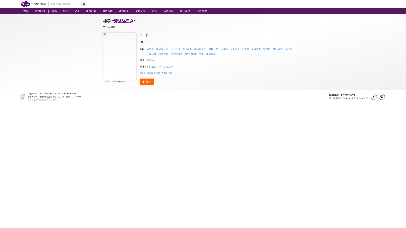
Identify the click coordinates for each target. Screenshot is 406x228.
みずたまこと (166, 66)
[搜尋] (84, 4)
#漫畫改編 (166, 73)
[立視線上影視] (33, 4)
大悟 (201, 54)
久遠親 (245, 49)
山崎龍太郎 (200, 49)
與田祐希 (187, 49)
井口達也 (151, 66)
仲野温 (288, 49)
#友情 (150, 73)
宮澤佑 (266, 49)
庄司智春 (211, 54)
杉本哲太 (163, 54)
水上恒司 (175, 49)
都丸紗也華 (191, 54)
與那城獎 (213, 49)
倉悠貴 (150, 49)
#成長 (143, 73)
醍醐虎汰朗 (162, 49)
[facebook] (374, 97)
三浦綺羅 (151, 54)
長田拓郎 (277, 49)
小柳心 (224, 49)
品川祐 (150, 60)
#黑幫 (157, 73)
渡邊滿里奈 (176, 54)
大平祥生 (234, 49)
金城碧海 (256, 49)
